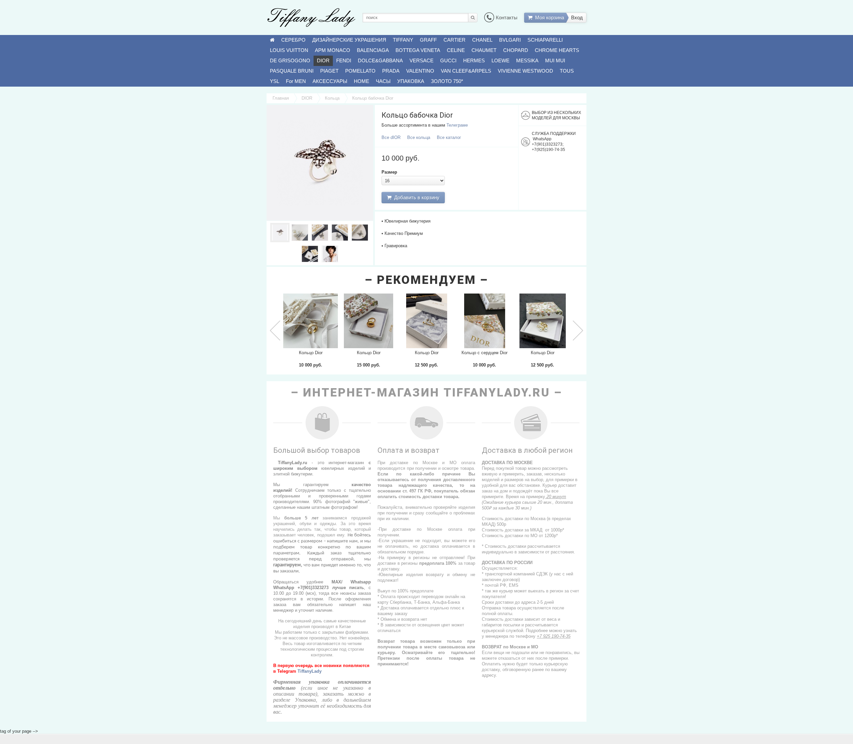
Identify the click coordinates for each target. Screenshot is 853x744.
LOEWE (500, 60)
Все (391, 137)
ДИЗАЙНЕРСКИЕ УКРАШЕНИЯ (349, 40)
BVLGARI (510, 40)
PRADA (391, 71)
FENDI (343, 60)
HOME (361, 81)
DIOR (323, 60)
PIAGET (329, 71)
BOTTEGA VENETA (418, 50)
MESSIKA (527, 60)
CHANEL (482, 40)
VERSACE (421, 60)
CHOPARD (515, 50)
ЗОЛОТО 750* (447, 81)
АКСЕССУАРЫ (330, 81)
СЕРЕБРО (293, 40)
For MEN (296, 81)
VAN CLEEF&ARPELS (466, 71)
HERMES (474, 60)
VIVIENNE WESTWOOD (525, 71)
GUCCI (448, 60)
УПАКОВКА (410, 81)
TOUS (567, 71)
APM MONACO (332, 50)
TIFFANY (403, 40)
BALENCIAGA (373, 50)
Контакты (506, 17)
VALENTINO (420, 71)
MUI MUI (555, 60)
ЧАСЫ (383, 81)
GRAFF (428, 40)
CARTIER (454, 40)
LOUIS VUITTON (289, 50)
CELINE (456, 50)
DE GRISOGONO (290, 60)
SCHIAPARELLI (545, 40)
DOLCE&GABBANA (380, 60)
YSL (274, 81)
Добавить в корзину (415, 197)
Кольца (332, 98)
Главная (281, 98)
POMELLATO (360, 71)
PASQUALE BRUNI (292, 71)
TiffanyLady (310, 671)
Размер (389, 172)
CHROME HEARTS (557, 50)
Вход (577, 17)
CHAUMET (483, 50)
